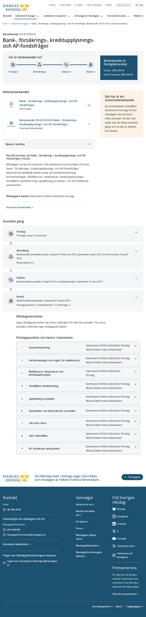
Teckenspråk (65, 5)
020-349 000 (13, 529)
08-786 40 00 (14, 509)
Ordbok (108, 5)
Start (5, 23)
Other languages (94, 5)
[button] (27, 16)
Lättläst (52, 5)
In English (78, 5)
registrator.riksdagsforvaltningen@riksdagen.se (32, 563)
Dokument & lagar (19, 23)
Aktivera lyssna (123, 5)
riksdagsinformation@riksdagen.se (26, 534)
